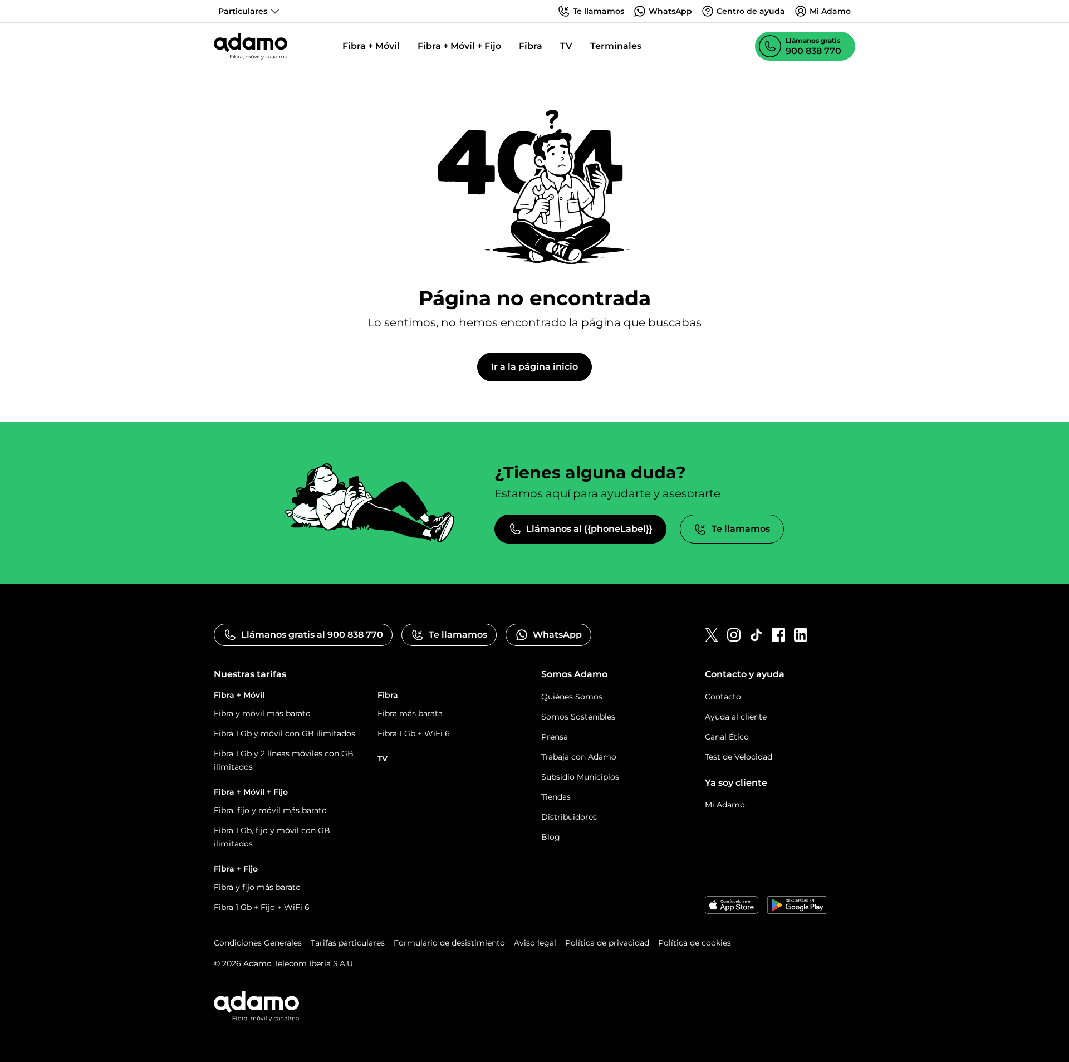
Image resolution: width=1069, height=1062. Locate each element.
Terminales (615, 46)
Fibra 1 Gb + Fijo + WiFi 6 (262, 907)
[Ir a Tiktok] (756, 635)
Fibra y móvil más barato (262, 713)
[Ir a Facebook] (778, 635)
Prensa (554, 737)
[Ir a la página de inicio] (250, 46)
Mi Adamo (725, 805)
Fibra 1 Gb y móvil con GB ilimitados (284, 733)
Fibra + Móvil (371, 46)
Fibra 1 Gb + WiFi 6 (413, 733)
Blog (550, 837)
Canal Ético (727, 737)
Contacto (723, 697)
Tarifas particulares (348, 943)
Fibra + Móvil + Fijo (459, 46)
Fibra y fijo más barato (257, 887)
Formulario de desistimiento (449, 943)
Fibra (530, 46)
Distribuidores (569, 817)
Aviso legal (535, 943)
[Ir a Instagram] (734, 635)
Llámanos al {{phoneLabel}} (589, 528)
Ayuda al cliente (736, 717)
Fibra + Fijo (236, 869)
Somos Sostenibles (578, 717)
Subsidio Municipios (580, 777)
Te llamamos (741, 528)
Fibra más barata (410, 713)
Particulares (242, 11)
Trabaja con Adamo (578, 757)
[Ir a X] (711, 635)
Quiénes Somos (571, 697)
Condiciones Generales (258, 943)
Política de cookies (694, 943)
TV (566, 46)
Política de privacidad (607, 943)
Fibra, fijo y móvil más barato (270, 810)
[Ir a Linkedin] (800, 635)
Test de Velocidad (738, 757)
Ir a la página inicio (534, 366)
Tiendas (556, 797)
